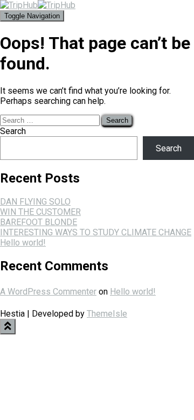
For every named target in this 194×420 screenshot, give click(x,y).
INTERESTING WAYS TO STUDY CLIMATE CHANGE (95, 232)
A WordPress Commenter (48, 291)
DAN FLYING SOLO (35, 202)
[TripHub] (37, 5)
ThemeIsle (107, 314)
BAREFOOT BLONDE (38, 222)
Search (13, 131)
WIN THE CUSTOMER (40, 212)
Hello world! (23, 242)
